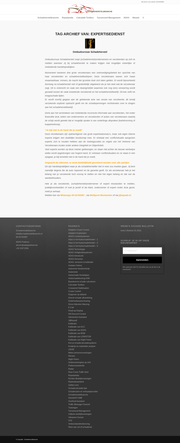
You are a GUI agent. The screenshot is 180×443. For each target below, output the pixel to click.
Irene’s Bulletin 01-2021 (131, 231)
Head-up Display (75, 311)
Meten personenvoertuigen (80, 353)
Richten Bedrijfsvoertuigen (79, 379)
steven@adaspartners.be (27, 245)
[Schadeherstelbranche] (90, 9)
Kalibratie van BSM (76, 333)
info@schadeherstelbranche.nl (29, 234)
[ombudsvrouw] (90, 43)
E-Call (71, 307)
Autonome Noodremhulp (79, 269)
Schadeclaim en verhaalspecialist (83, 391)
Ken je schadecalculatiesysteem (82, 343)
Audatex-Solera (75, 265)
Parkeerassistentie (76, 366)
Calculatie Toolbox (76, 285)
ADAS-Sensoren (75, 259)
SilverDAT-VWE (75, 398)
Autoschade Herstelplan (78, 275)
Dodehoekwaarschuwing (79, 301)
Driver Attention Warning (78, 304)
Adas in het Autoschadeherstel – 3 (83, 246)
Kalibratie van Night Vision (79, 340)
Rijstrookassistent (76, 382)
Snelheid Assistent (76, 401)
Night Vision (73, 359)
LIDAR (71, 349)
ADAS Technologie (76, 249)
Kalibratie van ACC (76, 327)
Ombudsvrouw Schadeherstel (90, 52)
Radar (71, 369)
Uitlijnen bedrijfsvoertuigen (80, 414)
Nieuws (71, 356)
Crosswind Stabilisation (78, 288)
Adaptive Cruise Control (78, 230)
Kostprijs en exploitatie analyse (81, 346)
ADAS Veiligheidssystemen (80, 252)
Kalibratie (72, 324)
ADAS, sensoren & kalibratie (80, 262)
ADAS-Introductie (76, 256)
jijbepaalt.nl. (125, 195)
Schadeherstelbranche (78, 395)
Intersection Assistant (77, 317)
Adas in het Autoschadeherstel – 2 (83, 243)
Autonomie (73, 272)
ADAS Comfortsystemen (79, 236)
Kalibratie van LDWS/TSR (79, 337)
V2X (70, 420)
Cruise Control (74, 291)
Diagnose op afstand (77, 294)
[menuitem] (48, 18)
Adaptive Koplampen (77, 233)
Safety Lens (73, 385)
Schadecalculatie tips (77, 388)
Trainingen (73, 408)
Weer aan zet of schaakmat (80, 427)
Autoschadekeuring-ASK (79, 278)
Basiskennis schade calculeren (81, 282)
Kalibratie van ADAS (77, 330)
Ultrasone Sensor (76, 417)
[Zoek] (142, 18)
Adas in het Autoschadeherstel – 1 (83, 239)
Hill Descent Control (77, 314)
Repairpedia (73, 375)
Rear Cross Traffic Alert (78, 372)
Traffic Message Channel (79, 404)
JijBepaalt (72, 320)
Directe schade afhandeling (80, 298)
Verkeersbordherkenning (79, 424)
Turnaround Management (79, 411)
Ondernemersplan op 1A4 (79, 362)
